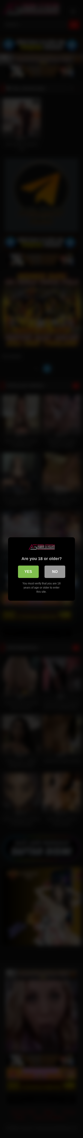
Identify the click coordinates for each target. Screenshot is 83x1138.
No (55, 572)
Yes (28, 572)
